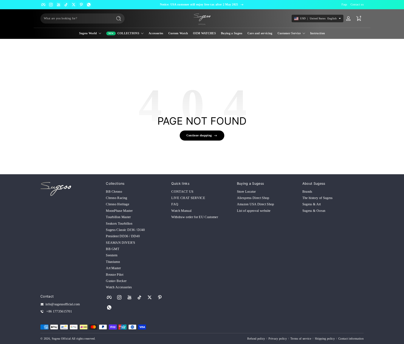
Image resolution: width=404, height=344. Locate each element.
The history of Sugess (317, 198)
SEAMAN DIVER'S (120, 242)
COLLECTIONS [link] (128, 33)
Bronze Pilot (114, 274)
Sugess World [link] (88, 33)
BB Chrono (114, 191)
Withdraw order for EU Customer (194, 217)
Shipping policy (325, 338)
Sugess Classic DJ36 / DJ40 (125, 230)
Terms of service (300, 338)
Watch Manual (181, 210)
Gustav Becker (116, 281)
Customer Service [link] (289, 33)
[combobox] (75, 18)
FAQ (174, 204)
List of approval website (254, 210)
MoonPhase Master (119, 210)
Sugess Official (61, 338)
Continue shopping (199, 135)
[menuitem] (136, 191)
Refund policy (256, 338)
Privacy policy (277, 338)
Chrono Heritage (117, 204)
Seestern (112, 255)
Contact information (351, 338)
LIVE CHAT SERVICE (188, 198)
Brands (307, 191)
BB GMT (112, 249)
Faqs (344, 4)
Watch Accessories (119, 287)
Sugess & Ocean (313, 210)
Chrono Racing (116, 198)
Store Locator (246, 191)
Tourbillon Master (118, 217)
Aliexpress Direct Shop (253, 198)
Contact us (357, 4)
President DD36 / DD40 (123, 236)
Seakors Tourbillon (119, 223)
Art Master (113, 268)
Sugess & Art (311, 204)
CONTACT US (182, 191)
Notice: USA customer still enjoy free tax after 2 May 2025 (199, 4)
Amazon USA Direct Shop (255, 204)
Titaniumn (113, 262)
